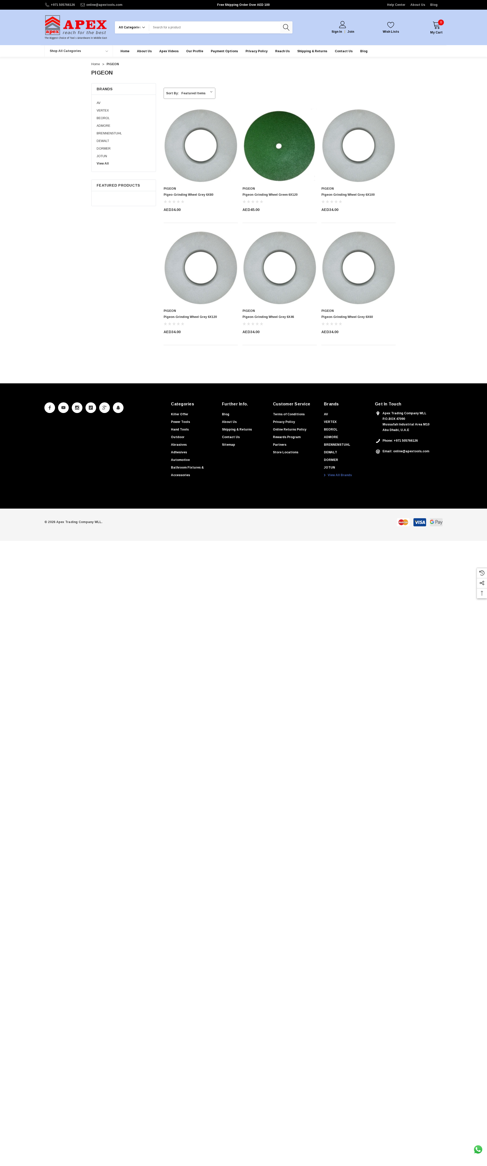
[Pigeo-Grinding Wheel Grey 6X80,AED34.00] (201, 146)
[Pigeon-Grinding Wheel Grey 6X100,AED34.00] (358, 146)
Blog (434, 5)
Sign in (337, 31)
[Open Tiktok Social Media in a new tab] (90, 407)
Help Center (396, 5)
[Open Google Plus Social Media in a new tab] (104, 407)
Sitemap (228, 444)
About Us (417, 5)
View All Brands (339, 475)
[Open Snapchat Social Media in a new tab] (118, 407)
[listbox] (198, 93)
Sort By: (172, 93)
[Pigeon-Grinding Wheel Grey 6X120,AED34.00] (201, 268)
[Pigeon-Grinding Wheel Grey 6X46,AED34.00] (279, 268)
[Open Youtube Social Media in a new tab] (63, 407)
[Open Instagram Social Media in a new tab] (77, 407)
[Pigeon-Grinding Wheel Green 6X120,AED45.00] (279, 146)
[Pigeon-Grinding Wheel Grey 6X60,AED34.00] (358, 268)
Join (350, 31)
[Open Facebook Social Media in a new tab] (49, 407)
